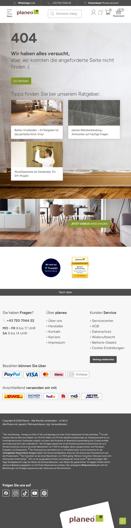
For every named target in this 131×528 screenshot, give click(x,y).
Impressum (56, 342)
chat (26, 3)
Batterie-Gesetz (104, 342)
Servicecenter (102, 321)
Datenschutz (101, 332)
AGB (95, 326)
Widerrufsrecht (103, 337)
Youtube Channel (81, 216)
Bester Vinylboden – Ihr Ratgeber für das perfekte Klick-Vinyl (36, 132)
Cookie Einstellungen (108, 348)
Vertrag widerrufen (103, 359)
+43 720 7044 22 (61, 3)
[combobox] (67, 13)
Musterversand (103, 3)
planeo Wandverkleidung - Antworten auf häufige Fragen (90, 132)
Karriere (54, 337)
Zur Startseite (20, 80)
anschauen (89, 223)
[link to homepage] (28, 12)
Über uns (55, 321)
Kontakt (54, 332)
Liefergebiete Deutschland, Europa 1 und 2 (22, 453)
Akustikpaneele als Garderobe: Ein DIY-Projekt (35, 173)
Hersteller (55, 326)
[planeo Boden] (86, 519)
